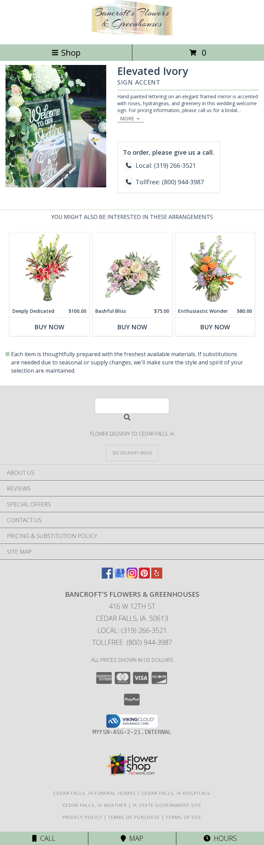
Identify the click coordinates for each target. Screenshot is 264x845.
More (127, 118)
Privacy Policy (82, 817)
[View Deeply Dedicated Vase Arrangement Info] (49, 268)
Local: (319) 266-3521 (132, 630)
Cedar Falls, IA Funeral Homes (94, 793)
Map (134, 838)
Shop (70, 52)
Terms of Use (183, 817)
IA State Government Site (167, 805)
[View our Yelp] (156, 576)
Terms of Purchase (134, 817)
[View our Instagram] (132, 576)
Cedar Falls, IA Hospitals (176, 793)
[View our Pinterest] (144, 576)
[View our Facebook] (107, 576)
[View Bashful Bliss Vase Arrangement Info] (132, 268)
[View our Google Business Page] (119, 576)
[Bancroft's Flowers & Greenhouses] (132, 34)
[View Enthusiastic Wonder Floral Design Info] (215, 268)
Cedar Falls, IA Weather (95, 805)
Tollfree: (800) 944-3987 (132, 642)
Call (46, 838)
